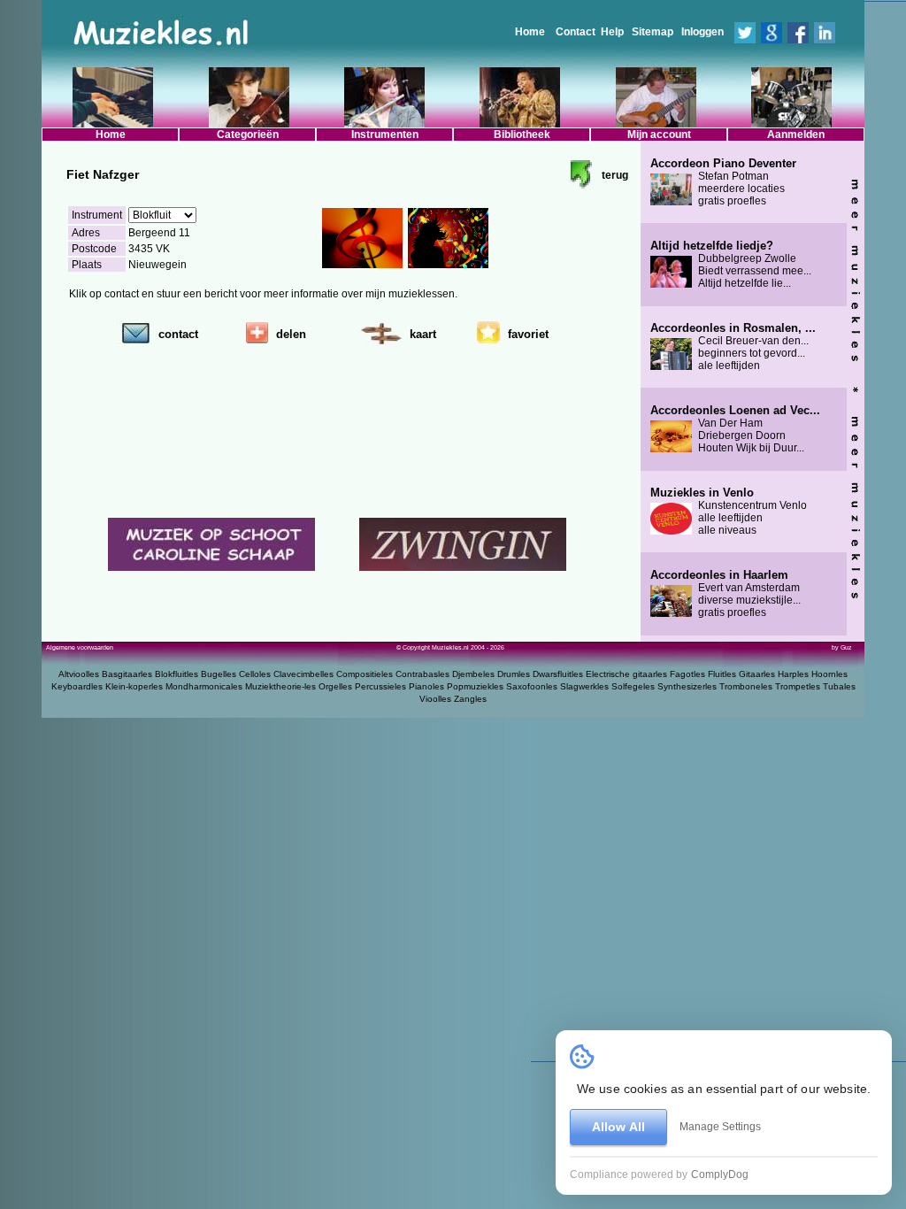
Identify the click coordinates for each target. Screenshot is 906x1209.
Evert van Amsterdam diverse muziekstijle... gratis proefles (725, 594)
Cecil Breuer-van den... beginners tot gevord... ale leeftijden (733, 347)
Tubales (839, 686)
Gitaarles (757, 674)
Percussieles (380, 686)
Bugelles (218, 674)
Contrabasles (422, 674)
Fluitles (722, 674)
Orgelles (335, 686)
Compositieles (364, 674)
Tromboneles (745, 686)
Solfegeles (633, 686)
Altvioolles (78, 674)
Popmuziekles (475, 686)
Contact (575, 32)
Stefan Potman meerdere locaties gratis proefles (723, 182)
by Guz (842, 647)
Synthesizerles (687, 686)
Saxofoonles (531, 686)
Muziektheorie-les (280, 686)
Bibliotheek (522, 134)
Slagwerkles (584, 686)
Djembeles (473, 674)
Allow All (618, 1127)
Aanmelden (796, 134)
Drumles (513, 674)
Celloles (255, 674)
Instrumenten (384, 134)
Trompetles (797, 686)
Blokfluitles (176, 674)
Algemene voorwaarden (79, 647)
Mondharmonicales (203, 686)
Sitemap (652, 32)
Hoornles (829, 674)
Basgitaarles (127, 674)
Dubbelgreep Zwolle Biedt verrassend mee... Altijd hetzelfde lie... (730, 264)
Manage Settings (720, 1126)
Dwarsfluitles (558, 674)
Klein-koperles (134, 686)
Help (612, 32)
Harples (793, 674)
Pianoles (426, 686)
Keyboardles (77, 686)
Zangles (470, 699)
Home (530, 32)
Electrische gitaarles (626, 674)
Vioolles (435, 699)
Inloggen (702, 32)
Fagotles (687, 674)
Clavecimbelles (303, 674)
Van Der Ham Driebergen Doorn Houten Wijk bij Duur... (735, 429)
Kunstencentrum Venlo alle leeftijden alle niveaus (728, 511)
